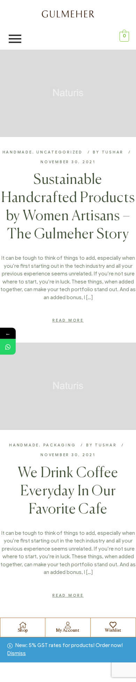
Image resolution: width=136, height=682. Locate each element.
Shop (23, 631)
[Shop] (22, 625)
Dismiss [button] (16, 653)
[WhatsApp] (8, 346)
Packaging (59, 445)
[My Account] (67, 625)
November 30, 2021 (68, 161)
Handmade (17, 152)
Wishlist (113, 631)
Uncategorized (59, 152)
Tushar (113, 152)
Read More (68, 320)
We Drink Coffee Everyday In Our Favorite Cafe (68, 491)
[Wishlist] (112, 625)
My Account (67, 631)
